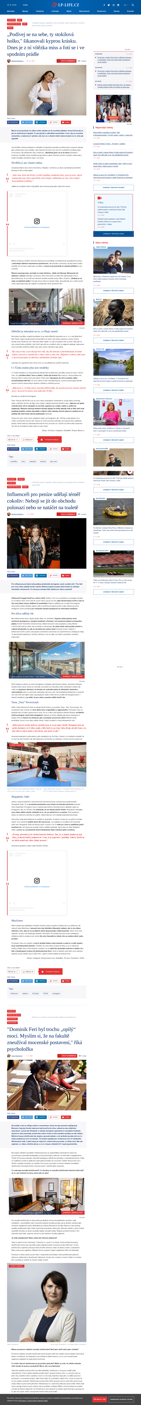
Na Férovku (99, 67)
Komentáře (98, 54)
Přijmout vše (100, 1399)
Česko (10, 27)
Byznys (25, 11)
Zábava (21, 479)
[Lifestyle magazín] (65, 5)
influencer (14, 993)
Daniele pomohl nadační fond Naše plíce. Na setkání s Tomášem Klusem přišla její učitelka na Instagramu (114, 86)
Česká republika (14, 24)
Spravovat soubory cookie (121, 1399)
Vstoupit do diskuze (51, 439)
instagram (56, 993)
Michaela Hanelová (17, 61)
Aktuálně (98, 81)
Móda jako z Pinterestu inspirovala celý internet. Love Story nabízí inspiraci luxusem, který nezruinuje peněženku (112, 279)
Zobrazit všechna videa (113, 234)
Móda (69, 11)
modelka (14, 461)
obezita (43, 461)
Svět (19, 20)
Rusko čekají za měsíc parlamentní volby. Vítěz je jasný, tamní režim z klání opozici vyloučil (112, 165)
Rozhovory (101, 11)
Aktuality (11, 11)
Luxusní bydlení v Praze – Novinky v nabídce (109, 144)
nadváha (32, 461)
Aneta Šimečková (16, 1056)
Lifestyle (55, 11)
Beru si (99, 299)
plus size (53, 461)
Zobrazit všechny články (113, 291)
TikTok (45, 993)
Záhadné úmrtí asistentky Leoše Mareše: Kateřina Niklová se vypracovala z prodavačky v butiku (112, 221)
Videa (25, 5)
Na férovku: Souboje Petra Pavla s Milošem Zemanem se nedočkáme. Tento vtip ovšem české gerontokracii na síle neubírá (114, 60)
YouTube (55, 736)
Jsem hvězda (101, 247)
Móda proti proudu (104, 399)
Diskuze (28, 440)
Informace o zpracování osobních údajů (33, 1401)
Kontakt (130, 11)
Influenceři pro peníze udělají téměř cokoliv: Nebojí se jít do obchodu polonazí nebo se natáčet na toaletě (43, 500)
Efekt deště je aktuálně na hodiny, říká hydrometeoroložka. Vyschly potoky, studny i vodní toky (113, 134)
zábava (25, 993)
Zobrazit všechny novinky (113, 187)
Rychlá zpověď (102, 449)
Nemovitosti (84, 11)
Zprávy (116, 11)
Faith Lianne (21, 687)
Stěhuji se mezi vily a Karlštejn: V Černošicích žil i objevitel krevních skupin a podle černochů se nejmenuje (113, 176)
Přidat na (66, 61)
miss (23, 461)
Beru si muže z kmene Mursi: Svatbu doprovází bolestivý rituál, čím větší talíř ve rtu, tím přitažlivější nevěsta (113, 153)
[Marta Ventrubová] (46, 1302)
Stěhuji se (100, 349)
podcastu (15, 155)
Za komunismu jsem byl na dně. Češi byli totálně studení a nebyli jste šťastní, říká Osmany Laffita (112, 209)
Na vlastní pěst (102, 551)
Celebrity (40, 11)
